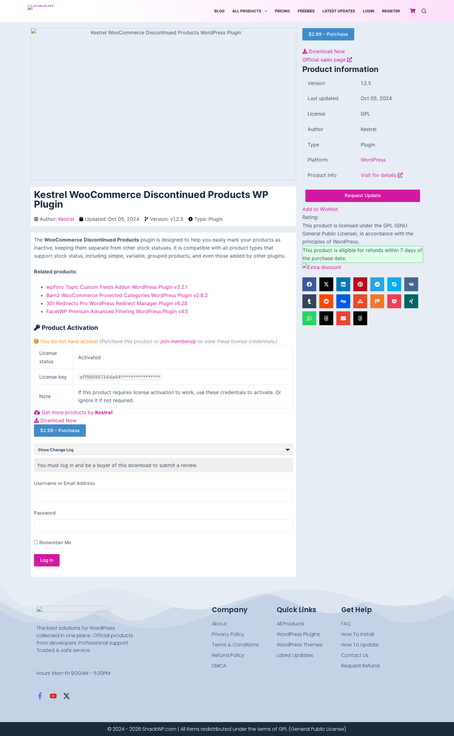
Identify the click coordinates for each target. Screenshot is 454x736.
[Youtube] (53, 696)
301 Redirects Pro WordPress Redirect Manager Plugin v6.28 (116, 303)
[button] (309, 284)
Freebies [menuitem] (306, 11)
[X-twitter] (66, 696)
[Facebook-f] (40, 696)
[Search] (424, 11)
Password (45, 513)
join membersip (178, 341)
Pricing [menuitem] (282, 11)
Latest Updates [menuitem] (338, 11)
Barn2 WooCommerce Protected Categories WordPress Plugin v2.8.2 (127, 295)
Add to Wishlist (320, 209)
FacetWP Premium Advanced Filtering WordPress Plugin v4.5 (117, 311)
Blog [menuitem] (219, 11)
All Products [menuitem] (246, 11)
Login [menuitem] (368, 11)
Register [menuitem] (391, 11)
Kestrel (66, 219)
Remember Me (54, 542)
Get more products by (76, 412)
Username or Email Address (64, 483)
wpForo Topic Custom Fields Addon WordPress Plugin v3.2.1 (116, 287)
